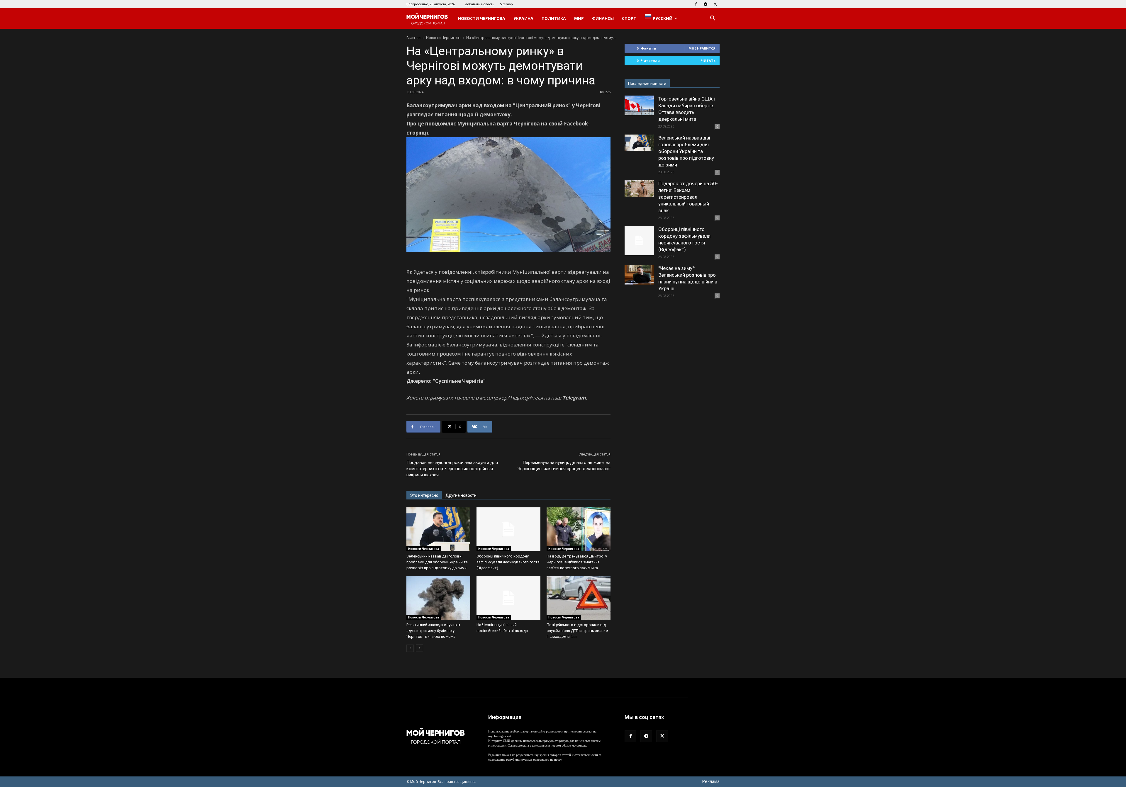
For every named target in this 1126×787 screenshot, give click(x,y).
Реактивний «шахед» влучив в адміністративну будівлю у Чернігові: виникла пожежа (433, 631)
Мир (579, 18)
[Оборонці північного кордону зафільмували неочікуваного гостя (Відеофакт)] (508, 529)
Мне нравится (702, 48)
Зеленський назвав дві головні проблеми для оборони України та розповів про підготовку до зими (437, 562)
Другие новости (460, 495)
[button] (713, 19)
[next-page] (419, 648)
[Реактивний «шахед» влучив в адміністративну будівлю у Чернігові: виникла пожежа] (438, 598)
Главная (413, 37)
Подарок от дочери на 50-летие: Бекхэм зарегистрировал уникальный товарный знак (688, 197)
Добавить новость (479, 4)
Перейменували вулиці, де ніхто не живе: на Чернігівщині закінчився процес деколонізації (564, 465)
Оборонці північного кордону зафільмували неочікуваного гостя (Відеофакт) (508, 562)
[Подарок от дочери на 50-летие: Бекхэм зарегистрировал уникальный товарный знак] (639, 188)
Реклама (711, 781)
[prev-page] (410, 648)
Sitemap (506, 4)
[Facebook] (695, 4)
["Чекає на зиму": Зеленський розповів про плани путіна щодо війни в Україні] (639, 275)
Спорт (629, 18)
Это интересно (424, 495)
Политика (554, 18)
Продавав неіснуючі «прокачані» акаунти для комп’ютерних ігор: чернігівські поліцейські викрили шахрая (452, 468)
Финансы (603, 18)
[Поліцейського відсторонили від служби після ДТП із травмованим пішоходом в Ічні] (579, 598)
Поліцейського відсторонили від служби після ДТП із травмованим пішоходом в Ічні (577, 631)
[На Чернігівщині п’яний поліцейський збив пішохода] (508, 598)
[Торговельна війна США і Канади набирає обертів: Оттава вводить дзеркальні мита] (639, 105)
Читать (708, 60)
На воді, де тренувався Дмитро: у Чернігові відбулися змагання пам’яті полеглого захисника (577, 562)
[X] (715, 4)
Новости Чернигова (481, 18)
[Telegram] (705, 4)
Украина (523, 18)
